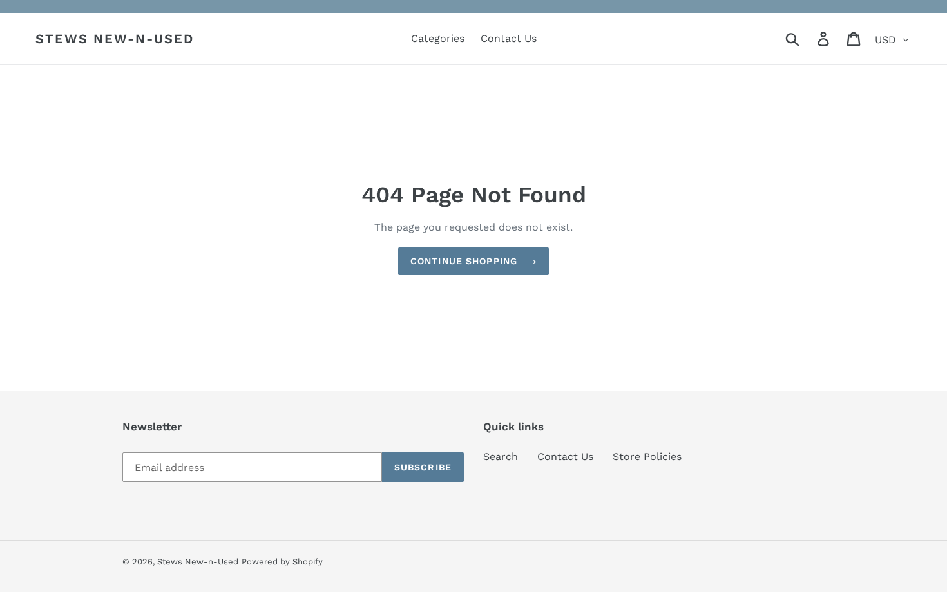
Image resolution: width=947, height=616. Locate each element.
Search (500, 456)
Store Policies (647, 456)
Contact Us (565, 456)
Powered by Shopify (282, 561)
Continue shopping (463, 261)
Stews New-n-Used (114, 38)
